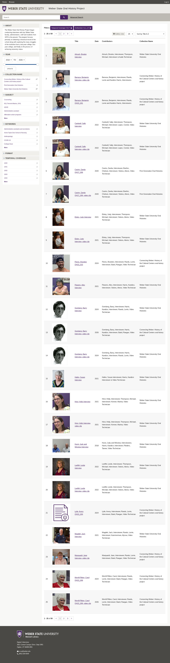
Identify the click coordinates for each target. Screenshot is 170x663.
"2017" (61, 28)
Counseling (7, 100)
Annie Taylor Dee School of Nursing (15, 133)
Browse (11, 2)
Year (7, 54)
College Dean (8, 144)
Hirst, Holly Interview (82, 402)
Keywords (10, 124)
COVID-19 (7, 140)
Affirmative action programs (12, 114)
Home (4, 2)
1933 (5, 174)
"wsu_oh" (82, 28)
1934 (5, 178)
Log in (166, 2)
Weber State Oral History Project (67, 8)
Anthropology (8, 136)
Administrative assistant (11, 111)
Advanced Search (76, 17)
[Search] (64, 17)
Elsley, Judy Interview (83, 217)
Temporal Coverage (15, 158)
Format (9, 153)
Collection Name (13, 74)
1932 (5, 170)
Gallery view (119, 34)
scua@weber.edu (24, 651)
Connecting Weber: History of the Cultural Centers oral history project (17, 80)
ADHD (6, 107)
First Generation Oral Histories (13, 85)
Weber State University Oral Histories (15, 89)
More (6, 118)
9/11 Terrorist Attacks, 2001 (12, 103)
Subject (9, 95)
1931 (5, 167)
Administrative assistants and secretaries (17, 129)
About (8, 26)
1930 (5, 163)
